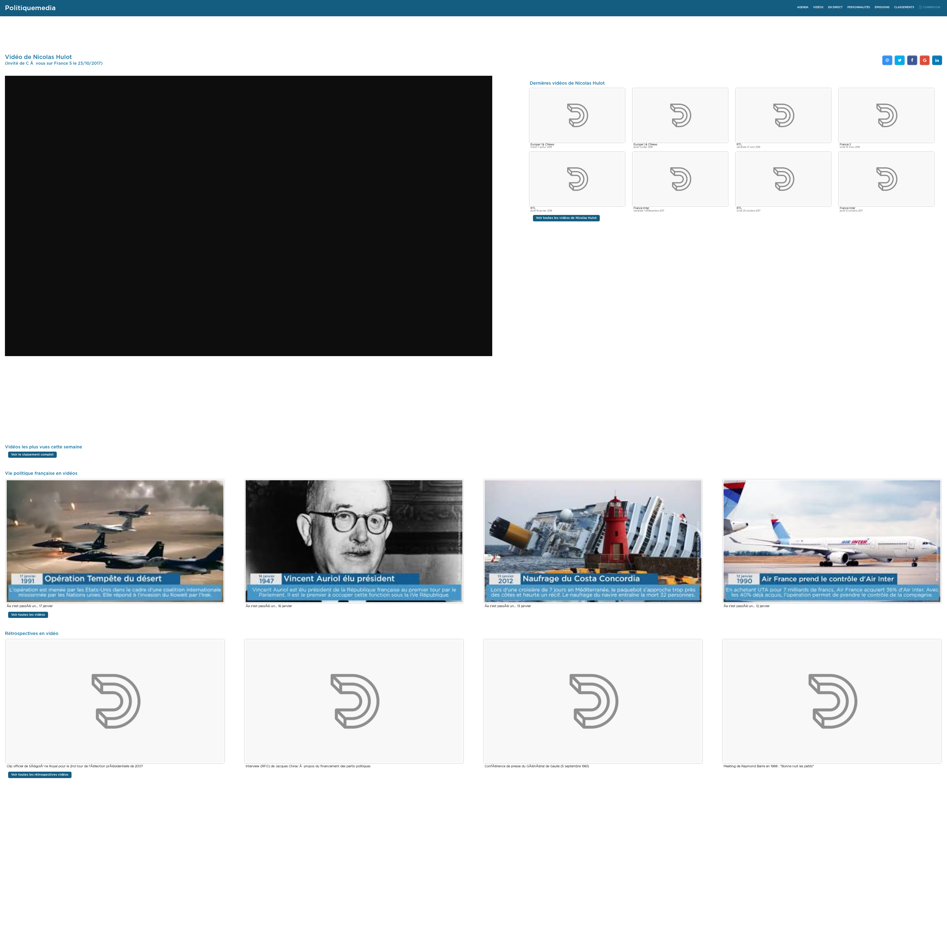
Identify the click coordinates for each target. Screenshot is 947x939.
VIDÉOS (818, 7)
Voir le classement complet (32, 454)
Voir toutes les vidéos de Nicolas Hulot (566, 218)
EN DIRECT (835, 7)
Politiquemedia (30, 8)
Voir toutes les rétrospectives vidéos (39, 774)
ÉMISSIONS (882, 7)
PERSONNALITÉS (858, 7)
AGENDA (802, 7)
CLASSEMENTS (904, 7)
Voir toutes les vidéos (28, 614)
